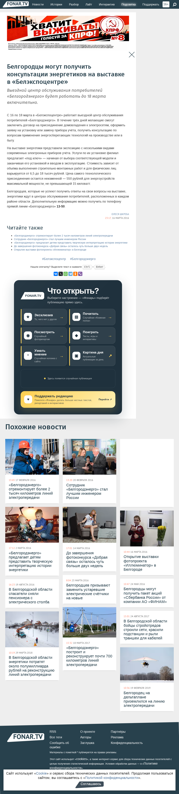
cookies (81, 759)
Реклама (117, 737)
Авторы (85, 737)
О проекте (87, 732)
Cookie (41, 773)
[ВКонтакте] (56, 274)
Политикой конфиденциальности (111, 777)
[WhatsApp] (65, 274)
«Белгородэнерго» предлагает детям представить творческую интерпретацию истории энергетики (70, 242)
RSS (53, 732)
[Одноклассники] (75, 274)
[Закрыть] (132, 55)
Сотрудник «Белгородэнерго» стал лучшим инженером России (50, 239)
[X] (61, 274)
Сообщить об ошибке (59, 745)
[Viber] (80, 274)
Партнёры (118, 732)
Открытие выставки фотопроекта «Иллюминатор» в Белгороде (50, 249)
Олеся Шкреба (120, 214)
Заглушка (87, 743)
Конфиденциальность (127, 743)
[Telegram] (70, 274)
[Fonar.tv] (16, 4)
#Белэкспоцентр (54, 259)
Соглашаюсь (91, 784)
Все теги (56, 737)
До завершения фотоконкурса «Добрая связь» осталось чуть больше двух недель (61, 246)
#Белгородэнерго (83, 259)
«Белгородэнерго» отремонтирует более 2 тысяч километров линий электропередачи (64, 235)
